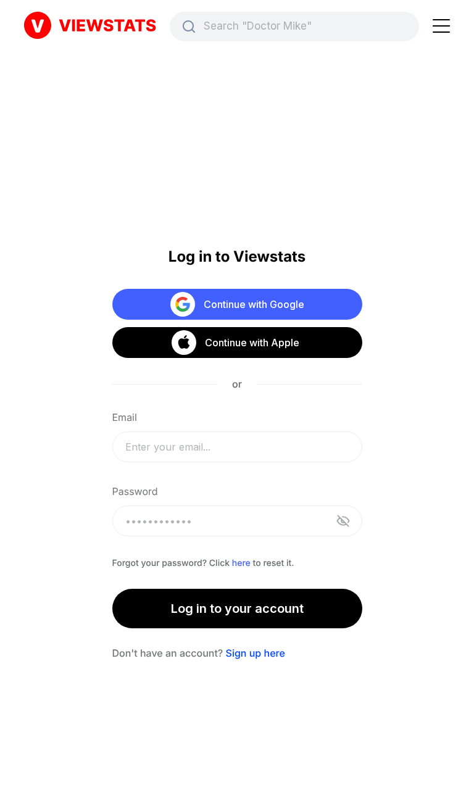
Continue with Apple (251, 342)
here (241, 563)
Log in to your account (237, 608)
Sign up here (255, 653)
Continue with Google (254, 304)
